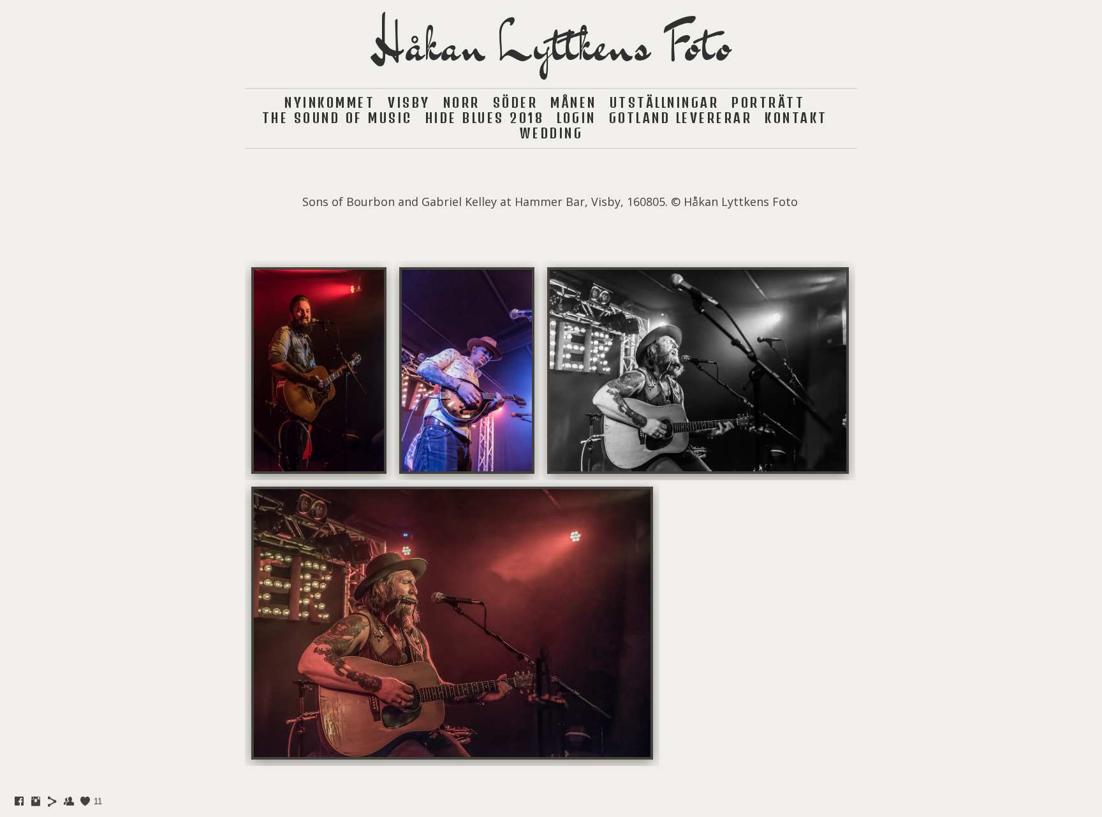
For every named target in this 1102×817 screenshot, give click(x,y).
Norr (461, 102)
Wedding (551, 133)
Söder (515, 102)
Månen (573, 102)
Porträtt (768, 102)
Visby (409, 102)
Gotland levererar (681, 118)
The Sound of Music (337, 118)
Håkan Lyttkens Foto (551, 43)
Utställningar (664, 102)
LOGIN (576, 118)
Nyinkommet (329, 102)
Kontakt (796, 118)
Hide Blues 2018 (485, 118)
